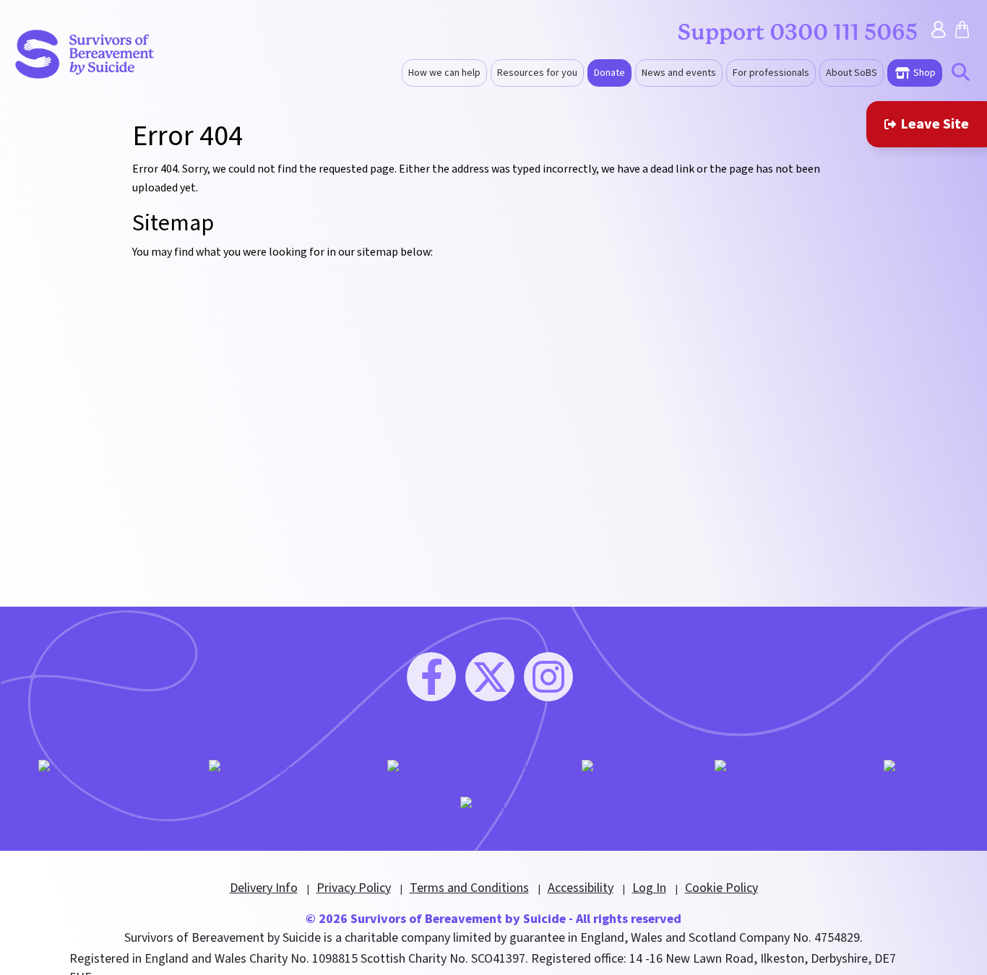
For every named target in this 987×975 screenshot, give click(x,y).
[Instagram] (548, 676)
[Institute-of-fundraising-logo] (467, 768)
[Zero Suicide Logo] (631, 768)
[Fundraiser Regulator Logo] (281, 768)
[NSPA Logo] (916, 768)
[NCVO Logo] (493, 805)
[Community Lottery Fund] (106, 768)
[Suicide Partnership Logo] (782, 768)
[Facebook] (431, 676)
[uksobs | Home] (85, 53)
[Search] (960, 74)
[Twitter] (489, 676)
